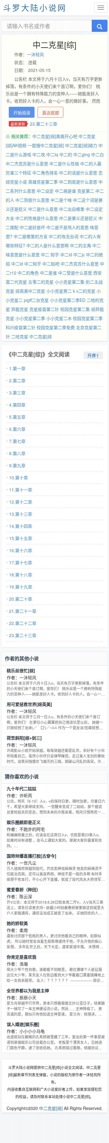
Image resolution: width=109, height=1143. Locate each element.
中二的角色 (28, 273)
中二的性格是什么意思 (36, 218)
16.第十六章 (20, 550)
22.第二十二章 (22, 623)
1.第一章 (17, 368)
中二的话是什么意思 (78, 173)
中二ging (81, 154)
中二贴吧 (50, 264)
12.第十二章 (20, 502)
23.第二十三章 (43, 124)
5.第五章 (17, 417)
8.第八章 (17, 453)
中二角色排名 (45, 173)
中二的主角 (80, 245)
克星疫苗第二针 (44, 309)
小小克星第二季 (30, 318)
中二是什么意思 (43, 209)
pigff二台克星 (36, 300)
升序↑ (93, 355)
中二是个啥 (61, 200)
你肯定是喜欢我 (21, 957)
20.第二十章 (20, 599)
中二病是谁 (65, 191)
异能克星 (19, 309)
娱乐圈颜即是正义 (24, 822)
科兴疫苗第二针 (20, 327)
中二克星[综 (40, 336)
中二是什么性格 (64, 163)
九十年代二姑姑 (21, 788)
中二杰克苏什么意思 (80, 264)
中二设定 (45, 191)
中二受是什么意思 (75, 273)
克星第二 (85, 191)
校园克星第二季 (88, 318)
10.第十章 (18, 477)
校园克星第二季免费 (56, 327)
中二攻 (38, 154)
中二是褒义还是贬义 (78, 218)
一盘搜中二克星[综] (46, 145)
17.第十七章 (20, 562)
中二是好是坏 (32, 227)
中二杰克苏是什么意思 (27, 163)
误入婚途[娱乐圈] (23, 1024)
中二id (66, 254)
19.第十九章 (20, 587)
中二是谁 (48, 273)
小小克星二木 (59, 318)
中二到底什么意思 (32, 200)
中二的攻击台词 (63, 236)
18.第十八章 (20, 575)
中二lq (52, 154)
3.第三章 (17, 392)
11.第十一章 (20, 490)
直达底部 (50, 113)
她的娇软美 (17, 923)
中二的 (65, 154)
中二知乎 (32, 264)
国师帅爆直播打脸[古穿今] (31, 856)
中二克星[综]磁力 (81, 145)
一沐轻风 (35, 54)
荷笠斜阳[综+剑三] (24, 738)
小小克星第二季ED (67, 300)
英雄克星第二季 (43, 182)
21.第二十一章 (22, 611)
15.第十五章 (20, 538)
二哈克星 (19, 336)
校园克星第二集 (75, 309)
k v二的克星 (84, 291)
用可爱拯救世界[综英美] (29, 704)
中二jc (79, 254)
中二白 (97, 154)
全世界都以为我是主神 (28, 990)
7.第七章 (17, 441)
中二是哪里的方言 (31, 236)
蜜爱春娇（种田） (24, 889)
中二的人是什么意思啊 (47, 245)
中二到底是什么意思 (78, 182)
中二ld (17, 264)
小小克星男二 (59, 291)
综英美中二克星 (30, 291)
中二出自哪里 (71, 209)
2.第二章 (17, 380)
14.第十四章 (20, 526)
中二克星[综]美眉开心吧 (54, 136)
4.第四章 (17, 405)
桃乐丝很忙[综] (21, 670)
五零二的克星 (41, 282)
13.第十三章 (20, 514)
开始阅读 (21, 113)
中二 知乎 (50, 254)
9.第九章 (17, 465)
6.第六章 (17, 429)
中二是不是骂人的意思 (67, 227)
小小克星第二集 (69, 282)
